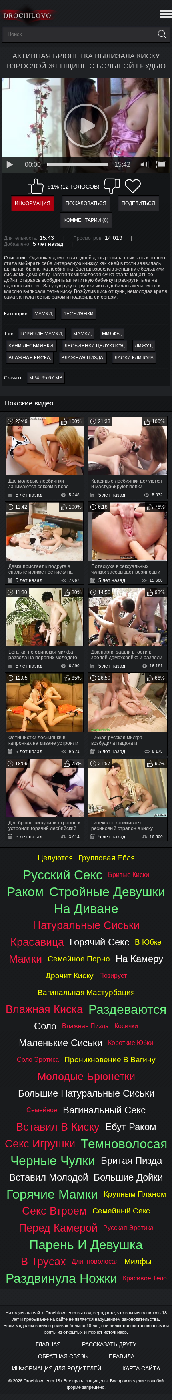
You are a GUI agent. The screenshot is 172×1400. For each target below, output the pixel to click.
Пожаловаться (86, 203)
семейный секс (121, 1211)
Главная (48, 1344)
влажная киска (29, 358)
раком (25, 891)
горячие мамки (41, 334)
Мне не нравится (112, 186)
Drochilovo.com (61, 1312)
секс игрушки (40, 1143)
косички (126, 1026)
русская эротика (128, 1227)
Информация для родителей (56, 1368)
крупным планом (135, 1194)
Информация (32, 203)
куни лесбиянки (30, 346)
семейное (41, 1110)
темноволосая (124, 1143)
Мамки (43, 314)
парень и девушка (86, 1244)
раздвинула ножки (61, 1278)
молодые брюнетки (86, 1076)
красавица (37, 942)
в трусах (43, 1261)
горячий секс (99, 942)
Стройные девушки (107, 891)
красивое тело (145, 1278)
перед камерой (58, 1227)
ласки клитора (134, 358)
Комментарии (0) (86, 220)
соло (45, 1026)
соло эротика (38, 1059)
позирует (113, 975)
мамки (82, 334)
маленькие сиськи (60, 1042)
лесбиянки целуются (94, 346)
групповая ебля (106, 858)
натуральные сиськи (86, 925)
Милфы (111, 334)
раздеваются (127, 1009)
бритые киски (128, 874)
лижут (143, 346)
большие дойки (128, 1177)
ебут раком (130, 1126)
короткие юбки (130, 1042)
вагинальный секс (104, 1110)
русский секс (62, 874)
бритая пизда (131, 1160)
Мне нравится (36, 186)
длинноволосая (95, 1261)
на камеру (139, 958)
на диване (86, 908)
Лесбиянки (78, 314)
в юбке (148, 942)
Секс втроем (54, 1211)
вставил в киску (58, 1127)
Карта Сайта (141, 1368)
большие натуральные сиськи (86, 1093)
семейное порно (79, 959)
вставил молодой (48, 1177)
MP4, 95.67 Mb (45, 378)
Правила (121, 1356)
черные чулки (52, 1160)
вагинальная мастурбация (86, 992)
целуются (55, 858)
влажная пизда (82, 358)
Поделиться (138, 203)
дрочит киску (70, 975)
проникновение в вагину (110, 1059)
